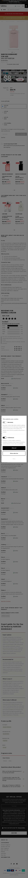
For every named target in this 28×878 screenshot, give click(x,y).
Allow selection (14, 453)
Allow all (14, 448)
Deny (14, 459)
